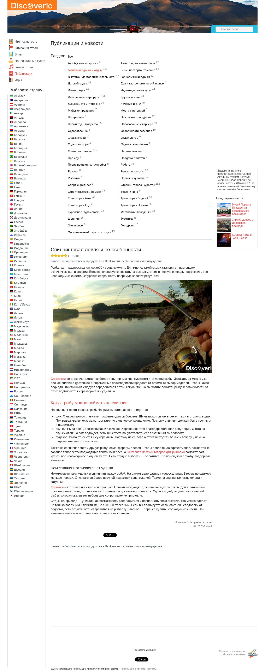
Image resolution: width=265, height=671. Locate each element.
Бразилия (20, 156)
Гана (17, 187)
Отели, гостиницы (80, 151)
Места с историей (133, 110)
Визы (18, 54)
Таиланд (20, 417)
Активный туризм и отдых (85, 70)
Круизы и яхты (130, 97)
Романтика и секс (132, 171)
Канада (19, 287)
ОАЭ (17, 378)
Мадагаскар (22, 326)
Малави (19, 330)
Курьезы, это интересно (84, 103)
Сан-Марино (22, 395)
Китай (18, 300)
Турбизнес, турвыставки (84, 212)
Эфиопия (20, 482)
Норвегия (20, 374)
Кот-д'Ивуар (22, 304)
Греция (19, 200)
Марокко (20, 352)
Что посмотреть (26, 41)
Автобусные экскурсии (83, 63)
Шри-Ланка (21, 474)
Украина (19, 435)
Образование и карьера (137, 124)
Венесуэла (21, 174)
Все (70, 56)
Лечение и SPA (131, 103)
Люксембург (22, 321)
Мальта (19, 348)
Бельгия (19, 139)
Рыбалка (74, 178)
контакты (152, 668)
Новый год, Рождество (83, 124)
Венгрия (19, 169)
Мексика (19, 356)
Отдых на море (78, 144)
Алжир (18, 113)
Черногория (22, 456)
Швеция (19, 469)
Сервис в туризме (133, 178)
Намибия (20, 365)
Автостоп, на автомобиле (138, 63)
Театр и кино (129, 191)
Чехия (18, 461)
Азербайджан (23, 109)
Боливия (20, 152)
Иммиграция (76, 90)
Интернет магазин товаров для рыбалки (156, 452)
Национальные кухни (30, 61)
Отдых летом (130, 137)
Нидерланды (22, 369)
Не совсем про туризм (136, 117)
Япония (19, 495)
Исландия (21, 256)
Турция (19, 430)
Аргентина (21, 126)
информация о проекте (133, 668)
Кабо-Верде (22, 269)
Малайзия (21, 335)
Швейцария (22, 465)
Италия (19, 265)
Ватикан (19, 161)
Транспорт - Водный (134, 198)
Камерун (20, 282)
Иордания (21, 248)
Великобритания (25, 165)
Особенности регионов (136, 130)
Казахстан (21, 274)
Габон (18, 182)
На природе (76, 117)
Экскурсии (128, 225)
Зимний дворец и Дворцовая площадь (242, 222)
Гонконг (19, 195)
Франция (20, 448)
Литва (18, 317)
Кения (18, 291)
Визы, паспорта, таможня (138, 70)
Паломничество (131, 151)
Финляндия (22, 443)
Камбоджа (21, 278)
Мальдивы (21, 343)
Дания (18, 208)
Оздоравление (78, 130)
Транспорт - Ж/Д (79, 205)
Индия (18, 239)
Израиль (19, 235)
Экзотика (127, 218)
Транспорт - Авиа (80, 198)
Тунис (18, 426)
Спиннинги (58, 378)
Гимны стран (24, 67)
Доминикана (22, 217)
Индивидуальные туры (136, 90)
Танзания (20, 421)
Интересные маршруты (84, 97)
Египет (18, 222)
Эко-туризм (75, 225)
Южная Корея (23, 491)
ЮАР (17, 487)
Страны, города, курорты (138, 184)
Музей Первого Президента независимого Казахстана (241, 209)
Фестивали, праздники (136, 212)
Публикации (23, 73)
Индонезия (21, 243)
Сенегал (19, 400)
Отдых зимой (77, 137)
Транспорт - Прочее (134, 205)
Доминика (21, 213)
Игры (18, 80)
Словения (21, 408)
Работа (125, 164)
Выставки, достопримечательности (91, 76)
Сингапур (20, 404)
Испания (20, 261)
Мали (18, 339)
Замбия (19, 226)
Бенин (18, 143)
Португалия (22, 387)
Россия (19, 391)
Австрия (19, 104)
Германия (21, 191)
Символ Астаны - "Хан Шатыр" (243, 236)
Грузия (18, 204)
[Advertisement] (232, 105)
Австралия (21, 100)
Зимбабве (21, 230)
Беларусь (20, 135)
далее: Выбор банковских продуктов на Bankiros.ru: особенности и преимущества (106, 261)
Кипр (17, 295)
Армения (20, 130)
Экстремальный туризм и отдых (89, 232)
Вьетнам (20, 178)
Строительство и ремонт (84, 191)
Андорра (20, 122)
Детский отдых (78, 83)
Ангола (19, 117)
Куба (17, 308)
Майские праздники (81, 110)
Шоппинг (74, 218)
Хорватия (20, 452)
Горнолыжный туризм (135, 76)
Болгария (20, 148)
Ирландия (21, 252)
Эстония (19, 478)
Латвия (19, 313)
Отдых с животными (134, 144)
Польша (19, 382)
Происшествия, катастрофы (87, 164)
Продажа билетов (133, 158)
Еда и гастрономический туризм (142, 83)
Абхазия (19, 95)
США (17, 413)
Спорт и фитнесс (79, 184)
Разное (73, 171)
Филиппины (22, 439)
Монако (19, 361)
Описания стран (26, 48)
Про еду (73, 158)
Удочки (56, 487)
